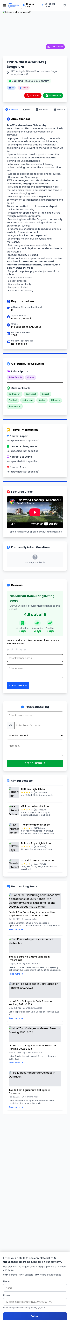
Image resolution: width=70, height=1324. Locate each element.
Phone (6, 1295)
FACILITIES (44, 109)
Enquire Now (55, 95)
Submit (35, 1316)
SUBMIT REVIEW (18, 685)
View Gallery (57, 46)
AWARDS (61, 109)
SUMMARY (13, 109)
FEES (28, 109)
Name (6, 1281)
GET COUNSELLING (35, 763)
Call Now (34, 95)
